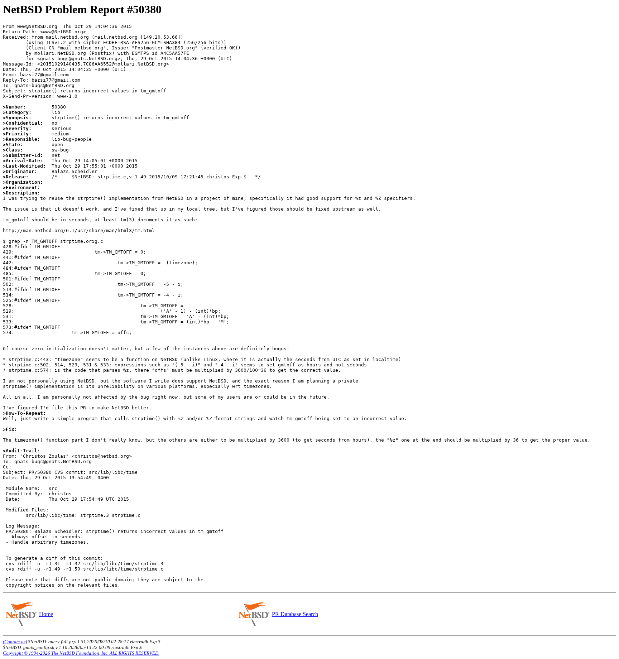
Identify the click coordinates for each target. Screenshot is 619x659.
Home (46, 614)
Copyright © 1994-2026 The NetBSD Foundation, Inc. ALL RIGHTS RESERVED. (81, 653)
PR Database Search (295, 614)
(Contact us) (15, 641)
